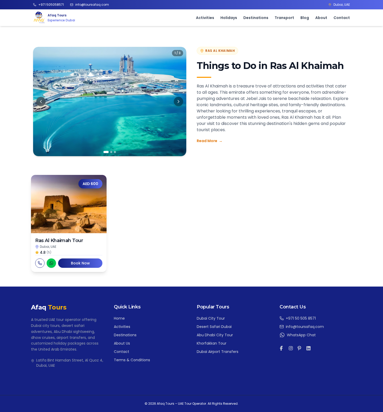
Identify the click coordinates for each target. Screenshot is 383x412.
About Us (122, 343)
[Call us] (40, 263)
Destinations (255, 17)
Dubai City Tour (211, 318)
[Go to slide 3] (115, 152)
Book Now (80, 263)
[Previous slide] (41, 101)
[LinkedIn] (308, 348)
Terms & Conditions (132, 360)
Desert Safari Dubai (214, 326)
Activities (205, 17)
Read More (210, 140)
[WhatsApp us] (51, 263)
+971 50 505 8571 (301, 318)
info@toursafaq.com (305, 326)
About (321, 17)
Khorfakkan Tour (211, 343)
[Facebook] (282, 348)
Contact (341, 17)
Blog (304, 17)
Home (119, 318)
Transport (284, 17)
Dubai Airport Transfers (217, 351)
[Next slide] (178, 101)
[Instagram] (290, 348)
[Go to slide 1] (106, 152)
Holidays (228, 17)
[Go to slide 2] (111, 152)
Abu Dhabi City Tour (215, 335)
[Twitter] (299, 348)
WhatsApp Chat (301, 335)
